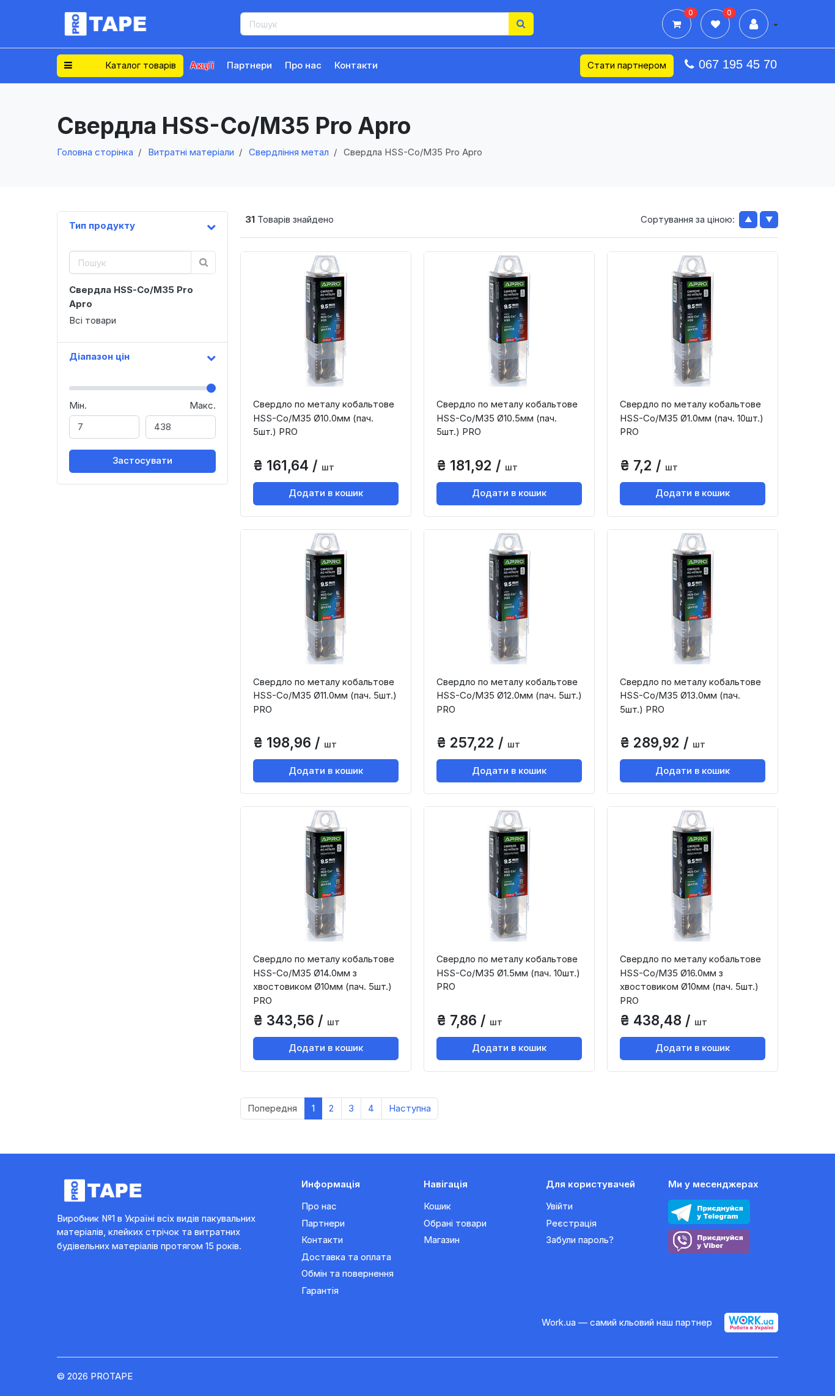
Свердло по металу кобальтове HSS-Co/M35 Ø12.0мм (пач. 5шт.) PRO (509, 695)
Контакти (356, 65)
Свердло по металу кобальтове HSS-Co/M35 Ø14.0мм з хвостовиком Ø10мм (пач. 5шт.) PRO (323, 979)
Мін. (78, 405)
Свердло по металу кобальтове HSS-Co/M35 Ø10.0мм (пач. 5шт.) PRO (323, 417)
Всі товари (92, 320)
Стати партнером (626, 65)
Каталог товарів (139, 65)
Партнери (249, 65)
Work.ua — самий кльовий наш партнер (627, 1322)
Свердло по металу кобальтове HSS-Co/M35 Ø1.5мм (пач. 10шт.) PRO (508, 972)
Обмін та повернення (347, 1273)
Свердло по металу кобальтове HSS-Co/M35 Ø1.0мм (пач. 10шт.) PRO (691, 417)
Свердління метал (289, 152)
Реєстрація (571, 1223)
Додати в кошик (326, 493)
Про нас (303, 65)
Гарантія (320, 1290)
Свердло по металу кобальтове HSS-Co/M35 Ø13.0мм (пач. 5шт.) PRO (690, 695)
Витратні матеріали (191, 152)
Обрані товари (455, 1223)
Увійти (559, 1206)
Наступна (410, 1108)
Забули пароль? (580, 1240)
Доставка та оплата (346, 1257)
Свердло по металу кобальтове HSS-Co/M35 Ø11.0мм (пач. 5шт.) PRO (325, 695)
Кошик (437, 1206)
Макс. (202, 405)
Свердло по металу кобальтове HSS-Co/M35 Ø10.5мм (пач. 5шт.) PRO (507, 417)
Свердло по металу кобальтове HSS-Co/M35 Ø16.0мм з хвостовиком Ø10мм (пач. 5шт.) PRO (690, 979)
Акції (202, 65)
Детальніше (330, 376)
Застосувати (142, 460)
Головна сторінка (95, 152)
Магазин (442, 1240)
